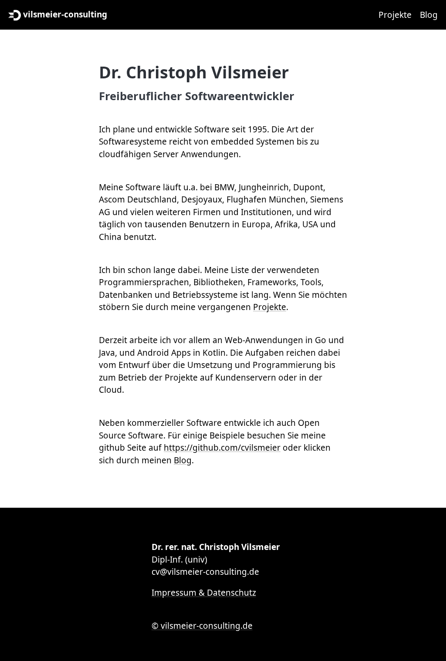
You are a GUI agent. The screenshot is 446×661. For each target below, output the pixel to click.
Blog (429, 14)
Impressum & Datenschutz (204, 592)
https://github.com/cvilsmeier (222, 447)
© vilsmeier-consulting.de (202, 625)
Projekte (395, 14)
